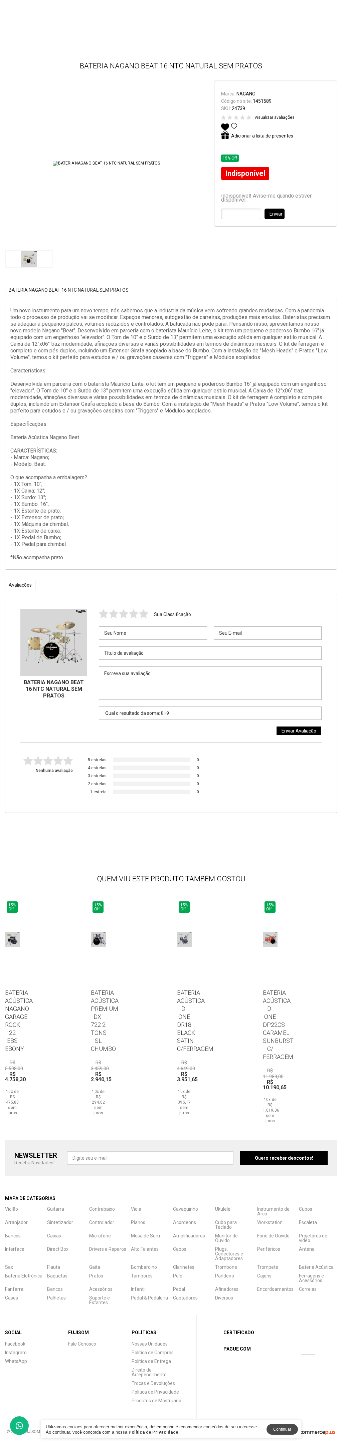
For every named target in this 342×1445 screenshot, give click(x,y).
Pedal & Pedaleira (149, 1297)
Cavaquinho (185, 1209)
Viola (136, 1209)
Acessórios (101, 1289)
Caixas (54, 1235)
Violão (11, 1209)
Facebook (15, 1344)
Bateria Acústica (316, 1267)
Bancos (13, 1235)
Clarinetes (183, 1267)
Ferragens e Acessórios (311, 1278)
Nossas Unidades (150, 1344)
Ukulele (222, 1209)
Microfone (100, 1235)
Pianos (138, 1222)
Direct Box (57, 1249)
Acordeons (184, 1222)
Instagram (16, 1352)
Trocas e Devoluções (153, 1383)
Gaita (94, 1267)
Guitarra (55, 1209)
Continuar (282, 1429)
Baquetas (57, 1275)
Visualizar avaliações (274, 117)
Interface (14, 1249)
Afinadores (226, 1289)
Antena (307, 1249)
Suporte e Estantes (99, 1300)
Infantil (138, 1289)
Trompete (267, 1267)
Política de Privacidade (155, 1392)
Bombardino (144, 1267)
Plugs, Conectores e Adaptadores (229, 1254)
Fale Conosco (82, 1344)
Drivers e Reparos (107, 1249)
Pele (177, 1275)
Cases (11, 1297)
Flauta (53, 1267)
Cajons (264, 1275)
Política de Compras (153, 1352)
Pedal (179, 1289)
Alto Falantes (145, 1249)
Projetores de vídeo (313, 1238)
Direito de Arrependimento (149, 1372)
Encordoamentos (275, 1289)
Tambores (142, 1275)
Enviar (276, 214)
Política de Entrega (151, 1361)
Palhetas (56, 1297)
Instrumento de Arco (273, 1211)
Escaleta (308, 1222)
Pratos (96, 1275)
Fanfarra (14, 1289)
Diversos (224, 1297)
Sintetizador (60, 1222)
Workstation (270, 1222)
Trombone (226, 1267)
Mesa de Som (145, 1235)
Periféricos (268, 1249)
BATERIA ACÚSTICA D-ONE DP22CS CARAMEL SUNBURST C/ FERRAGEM (278, 1024)
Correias (308, 1289)
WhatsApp (16, 1361)
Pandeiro (224, 1275)
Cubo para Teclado (226, 1224)
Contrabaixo (102, 1209)
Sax (9, 1267)
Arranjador (16, 1222)
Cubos (305, 1209)
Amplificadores (189, 1235)
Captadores (185, 1297)
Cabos (179, 1249)
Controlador (101, 1222)
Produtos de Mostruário (156, 1400)
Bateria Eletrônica (23, 1275)
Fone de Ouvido (273, 1235)
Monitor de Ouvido (226, 1238)
